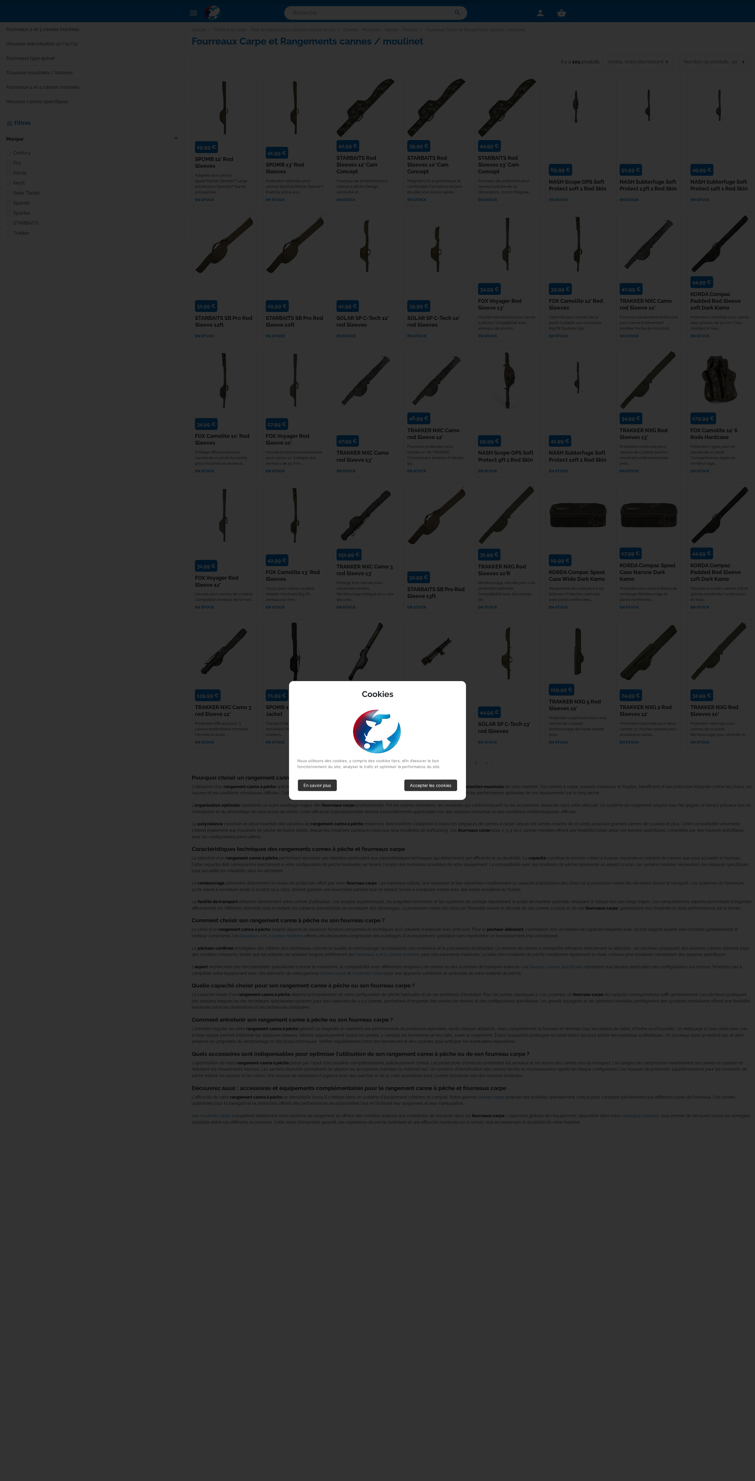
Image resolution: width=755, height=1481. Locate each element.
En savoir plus (317, 785)
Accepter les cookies (431, 785)
